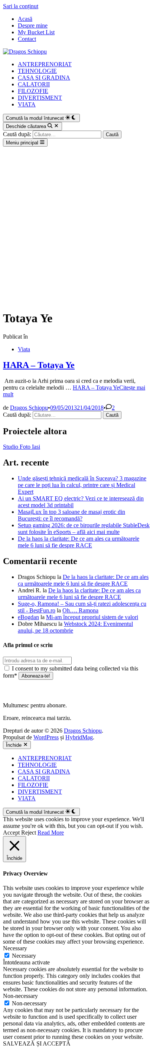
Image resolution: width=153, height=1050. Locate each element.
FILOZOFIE (33, 91)
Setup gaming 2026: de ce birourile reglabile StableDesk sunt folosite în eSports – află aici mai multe (84, 528)
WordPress (46, 737)
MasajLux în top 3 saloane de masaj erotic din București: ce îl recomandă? (71, 515)
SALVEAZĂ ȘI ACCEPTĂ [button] (37, 1043)
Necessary (24, 956)
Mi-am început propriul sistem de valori (92, 617)
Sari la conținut (20, 6)
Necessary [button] (15, 948)
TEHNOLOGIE (37, 71)
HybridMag (79, 737)
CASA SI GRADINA (44, 77)
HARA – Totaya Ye (39, 365)
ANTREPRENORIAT (45, 64)
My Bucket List (36, 32)
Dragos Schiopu (29, 407)
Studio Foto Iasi (21, 447)
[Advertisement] (76, 227)
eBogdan (28, 617)
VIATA (27, 104)
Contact (27, 39)
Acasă (25, 19)
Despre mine (33, 25)
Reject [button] (28, 832)
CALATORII (34, 84)
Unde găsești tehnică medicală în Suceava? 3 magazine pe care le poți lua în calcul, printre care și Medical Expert (82, 485)
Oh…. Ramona (80, 610)
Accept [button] (11, 832)
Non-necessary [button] (20, 996)
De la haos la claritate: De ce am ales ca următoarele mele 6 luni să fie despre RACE (78, 541)
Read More (51, 832)
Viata (24, 349)
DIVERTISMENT (40, 98)
